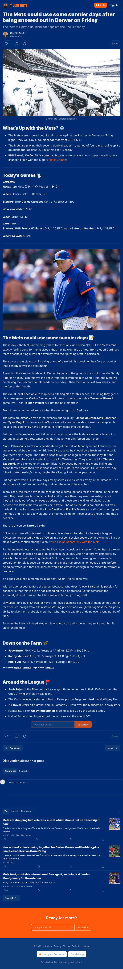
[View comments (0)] (17, 43)
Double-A (27, 668)
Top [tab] (6, 811)
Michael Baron (17, 33)
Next (110, 748)
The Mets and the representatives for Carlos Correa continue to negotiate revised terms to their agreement (52, 857)
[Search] (117, 811)
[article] (61, 829)
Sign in (114, 5)
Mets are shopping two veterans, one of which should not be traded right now (51, 822)
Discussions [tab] (27, 811)
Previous (15, 748)
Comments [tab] (10, 771)
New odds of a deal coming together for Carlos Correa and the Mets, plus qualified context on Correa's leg (51, 849)
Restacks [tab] (23, 771)
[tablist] (16, 771)
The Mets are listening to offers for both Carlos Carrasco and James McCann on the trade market (51, 830)
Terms (66, 946)
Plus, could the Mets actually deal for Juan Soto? (29, 882)
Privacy (57, 946)
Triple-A (17, 668)
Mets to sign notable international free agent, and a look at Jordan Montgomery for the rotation (46, 876)
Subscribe (101, 5)
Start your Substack (53, 954)
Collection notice (81, 946)
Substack (45, 962)
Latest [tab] (14, 811)
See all (9, 898)
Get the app (77, 954)
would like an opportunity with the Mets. (74, 542)
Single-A (50, 668)
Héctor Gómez (56, 159)
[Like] (5, 839)
